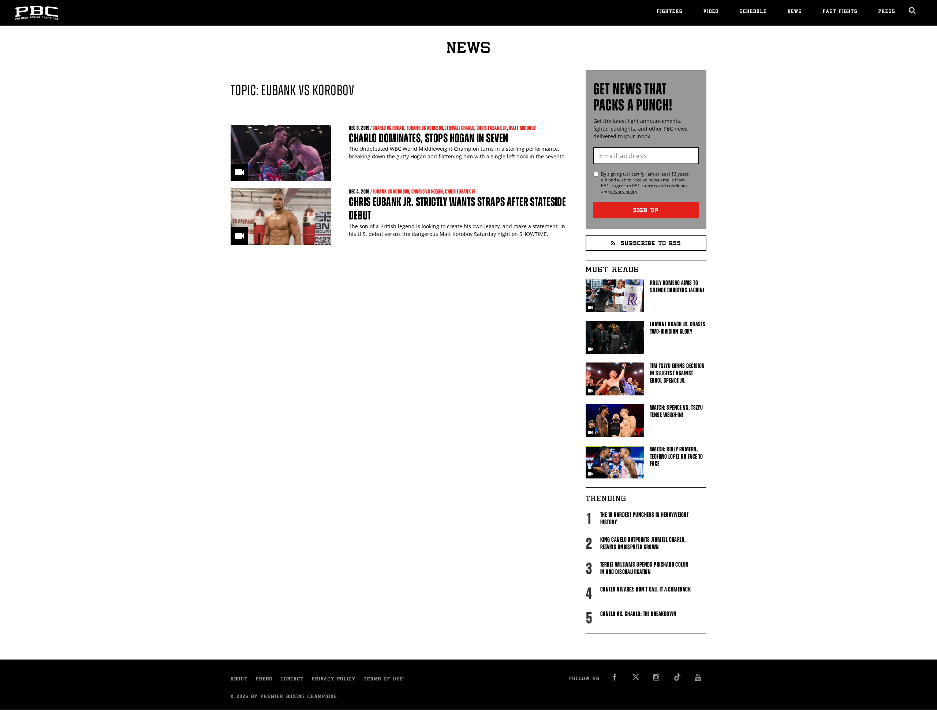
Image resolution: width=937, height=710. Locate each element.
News (795, 12)
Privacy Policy (334, 679)
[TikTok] (677, 679)
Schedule (753, 12)
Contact (292, 679)
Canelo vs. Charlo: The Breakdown (638, 613)
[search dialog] (913, 11)
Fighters (670, 12)
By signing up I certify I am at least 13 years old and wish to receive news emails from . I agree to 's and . (645, 183)
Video (711, 12)
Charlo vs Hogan (388, 128)
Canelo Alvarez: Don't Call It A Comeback (645, 589)
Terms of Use (383, 679)
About (239, 679)
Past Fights (840, 12)
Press (886, 12)
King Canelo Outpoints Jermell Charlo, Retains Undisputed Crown (643, 543)
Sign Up (646, 210)
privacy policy (623, 191)
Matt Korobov (522, 128)
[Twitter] (635, 679)
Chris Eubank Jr (492, 128)
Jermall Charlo (459, 128)
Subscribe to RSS (651, 243)
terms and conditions (666, 186)
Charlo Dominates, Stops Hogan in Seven (428, 138)
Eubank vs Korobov (425, 128)
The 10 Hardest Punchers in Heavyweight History (644, 518)
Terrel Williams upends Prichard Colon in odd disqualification (644, 568)
